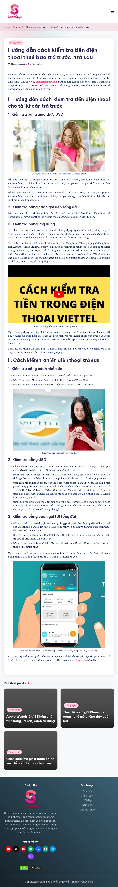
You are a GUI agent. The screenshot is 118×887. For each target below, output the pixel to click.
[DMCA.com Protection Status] (30, 867)
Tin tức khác (87, 809)
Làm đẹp (87, 805)
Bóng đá (87, 791)
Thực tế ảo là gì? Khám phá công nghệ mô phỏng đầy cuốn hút (86, 716)
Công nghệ (16, 43)
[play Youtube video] (59, 294)
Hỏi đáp (87, 800)
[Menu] (112, 11)
